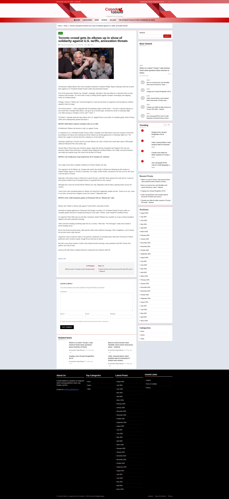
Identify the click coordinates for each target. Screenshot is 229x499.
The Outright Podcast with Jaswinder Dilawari (137, 20)
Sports (104, 20)
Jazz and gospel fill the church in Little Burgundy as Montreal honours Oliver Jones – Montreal (158, 118)
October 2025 (145, 250)
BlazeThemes (100, 496)
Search (142, 33)
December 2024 (145, 287)
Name (62, 314)
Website (112, 314)
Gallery (113, 20)
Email (87, 314)
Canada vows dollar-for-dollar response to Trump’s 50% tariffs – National (160, 145)
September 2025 (145, 254)
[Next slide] (171, 1)
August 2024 (144, 302)
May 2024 (144, 313)
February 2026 (145, 235)
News (97, 20)
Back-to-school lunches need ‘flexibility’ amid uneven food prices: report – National (120, 345)
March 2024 (144, 320)
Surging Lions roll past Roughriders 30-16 (159, 91)
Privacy (148, 387)
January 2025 (145, 283)
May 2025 (144, 268)
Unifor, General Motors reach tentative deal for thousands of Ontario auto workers (140, 1)
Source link (62, 259)
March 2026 (144, 231)
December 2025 (145, 242)
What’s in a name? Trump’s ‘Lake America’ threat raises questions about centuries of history (81, 345)
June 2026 (144, 220)
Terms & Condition (151, 384)
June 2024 (144, 309)
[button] (96, 128)
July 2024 (143, 306)
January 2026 (145, 239)
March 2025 (144, 276)
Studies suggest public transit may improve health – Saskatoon (161, 165)
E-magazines (87, 20)
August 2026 (144, 213)
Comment (63, 291)
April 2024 (144, 317)
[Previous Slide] (168, 1)
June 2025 (144, 265)
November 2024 (145, 291)
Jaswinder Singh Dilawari (67, 45)
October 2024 (145, 294)
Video (142, 338)
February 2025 (145, 280)
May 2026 (144, 224)
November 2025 (145, 246)
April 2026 (144, 228)
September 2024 (145, 298)
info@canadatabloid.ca (71, 389)
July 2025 (143, 261)
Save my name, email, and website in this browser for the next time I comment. (85, 321)
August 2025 (144, 257)
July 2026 (143, 217)
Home (77, 20)
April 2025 (144, 272)
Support (148, 380)
